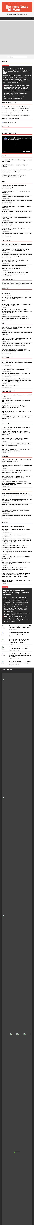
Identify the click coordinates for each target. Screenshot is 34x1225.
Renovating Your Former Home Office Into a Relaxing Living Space (19, 633)
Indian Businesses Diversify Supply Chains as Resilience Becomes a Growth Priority (14, 568)
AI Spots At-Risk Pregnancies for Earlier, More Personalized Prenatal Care (15, 260)
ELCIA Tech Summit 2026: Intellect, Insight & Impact (16, 427)
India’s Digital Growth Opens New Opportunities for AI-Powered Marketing (16, 401)
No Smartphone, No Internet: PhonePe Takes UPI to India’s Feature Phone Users (16, 444)
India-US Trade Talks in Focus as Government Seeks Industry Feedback (16, 580)
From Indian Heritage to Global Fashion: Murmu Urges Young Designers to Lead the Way (17, 338)
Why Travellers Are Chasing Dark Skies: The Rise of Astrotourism (16, 620)
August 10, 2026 (6, 236)
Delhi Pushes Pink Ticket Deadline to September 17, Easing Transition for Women (16, 327)
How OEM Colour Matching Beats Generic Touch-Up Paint (16, 516)
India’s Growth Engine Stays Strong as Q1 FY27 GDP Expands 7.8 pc (16, 557)
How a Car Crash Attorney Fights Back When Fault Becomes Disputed (16, 228)
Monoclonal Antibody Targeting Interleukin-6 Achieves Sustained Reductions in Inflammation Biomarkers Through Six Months (15, 267)
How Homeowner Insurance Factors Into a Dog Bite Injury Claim (16, 206)
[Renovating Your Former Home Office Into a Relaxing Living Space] (5, 633)
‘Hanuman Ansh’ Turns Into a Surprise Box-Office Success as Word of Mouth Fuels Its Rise (15, 368)
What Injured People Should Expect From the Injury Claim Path (16, 191)
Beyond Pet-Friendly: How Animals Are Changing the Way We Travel (16, 592)
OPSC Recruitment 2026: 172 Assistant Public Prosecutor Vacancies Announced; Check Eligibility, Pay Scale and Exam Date (16, 350)
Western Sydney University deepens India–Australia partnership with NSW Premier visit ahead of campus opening (17, 299)
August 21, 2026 (6, 403)
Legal (3, 182)
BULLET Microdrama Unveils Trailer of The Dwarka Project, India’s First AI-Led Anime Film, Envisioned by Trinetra (17, 362)
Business (5, 61)
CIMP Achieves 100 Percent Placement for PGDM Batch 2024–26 (15, 292)
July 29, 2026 (5, 518)
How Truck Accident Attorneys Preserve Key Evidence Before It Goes (17, 234)
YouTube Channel (10, 133)
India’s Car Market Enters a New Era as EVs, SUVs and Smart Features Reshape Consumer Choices (17, 499)
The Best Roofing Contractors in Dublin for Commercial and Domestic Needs (20, 626)
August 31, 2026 (6, 252)
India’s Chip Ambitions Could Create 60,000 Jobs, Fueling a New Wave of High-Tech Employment (15, 439)
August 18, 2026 (6, 209)
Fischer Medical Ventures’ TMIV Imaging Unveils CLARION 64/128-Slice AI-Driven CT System (15, 249)
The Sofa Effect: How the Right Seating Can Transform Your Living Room (20, 647)
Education (5, 288)
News (3, 323)
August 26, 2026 (6, 194)
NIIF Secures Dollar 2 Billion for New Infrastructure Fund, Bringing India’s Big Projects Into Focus (15, 93)
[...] (17, 82)
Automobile (6, 490)
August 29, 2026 (6, 188)
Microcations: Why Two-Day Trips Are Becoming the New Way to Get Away (15, 617)
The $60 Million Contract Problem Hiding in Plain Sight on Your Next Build (17, 201)
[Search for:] (17, 57)
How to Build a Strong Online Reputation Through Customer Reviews (16, 417)
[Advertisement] (17, 38)
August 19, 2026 (6, 198)
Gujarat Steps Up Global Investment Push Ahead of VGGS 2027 (16, 71)
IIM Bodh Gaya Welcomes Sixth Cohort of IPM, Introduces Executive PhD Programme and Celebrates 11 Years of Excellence (17, 311)
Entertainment (7, 357)
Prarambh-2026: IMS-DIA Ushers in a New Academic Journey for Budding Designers (16, 305)
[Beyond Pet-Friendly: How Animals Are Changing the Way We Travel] (17, 676)
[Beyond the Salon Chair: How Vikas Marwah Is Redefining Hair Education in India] (27, 1092)
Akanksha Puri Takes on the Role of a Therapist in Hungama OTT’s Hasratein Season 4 (16, 374)
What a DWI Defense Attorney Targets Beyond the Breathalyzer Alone (16, 223)
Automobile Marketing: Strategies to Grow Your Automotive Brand (15, 505)
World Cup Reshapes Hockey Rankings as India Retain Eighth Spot (17, 333)
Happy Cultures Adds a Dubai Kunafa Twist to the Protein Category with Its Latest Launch (16, 344)
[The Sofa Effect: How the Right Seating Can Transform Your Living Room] (5, 648)
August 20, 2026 (6, 409)
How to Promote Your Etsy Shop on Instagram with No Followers (17, 395)
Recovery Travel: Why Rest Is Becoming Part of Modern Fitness (17, 613)
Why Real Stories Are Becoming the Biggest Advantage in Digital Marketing (14, 406)
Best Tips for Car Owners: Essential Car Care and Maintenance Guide (15, 510)
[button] (32, 18)
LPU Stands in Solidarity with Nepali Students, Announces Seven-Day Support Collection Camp (15, 317)
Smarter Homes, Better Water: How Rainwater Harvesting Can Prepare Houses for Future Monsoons (19, 641)
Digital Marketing (8, 391)
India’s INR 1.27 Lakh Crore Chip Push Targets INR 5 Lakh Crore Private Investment (16, 450)
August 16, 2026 (6, 513)
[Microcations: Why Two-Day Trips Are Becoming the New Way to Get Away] (6, 1148)
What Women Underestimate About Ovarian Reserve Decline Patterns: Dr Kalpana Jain (17, 255)
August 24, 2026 (6, 398)
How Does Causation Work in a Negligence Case (15, 196)
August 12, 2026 (6, 220)
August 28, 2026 (6, 496)
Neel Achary (5, 130)
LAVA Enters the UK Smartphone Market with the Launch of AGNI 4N (16, 563)
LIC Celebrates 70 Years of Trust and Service (17, 85)
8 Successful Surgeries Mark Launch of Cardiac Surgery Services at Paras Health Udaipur (15, 273)
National (5, 456)
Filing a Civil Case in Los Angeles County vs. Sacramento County (14, 186)
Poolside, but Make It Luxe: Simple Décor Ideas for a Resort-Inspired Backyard (20, 662)
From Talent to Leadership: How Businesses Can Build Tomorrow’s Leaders (16, 97)
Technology (6, 423)
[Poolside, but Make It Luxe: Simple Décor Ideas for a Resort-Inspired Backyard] (5, 662)
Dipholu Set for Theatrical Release (11, 386)
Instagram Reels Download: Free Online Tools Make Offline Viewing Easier (16, 412)
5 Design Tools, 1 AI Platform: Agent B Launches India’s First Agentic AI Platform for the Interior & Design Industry (16, 433)
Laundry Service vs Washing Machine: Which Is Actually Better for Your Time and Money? (20, 655)
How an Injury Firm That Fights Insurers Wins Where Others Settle (16, 217)
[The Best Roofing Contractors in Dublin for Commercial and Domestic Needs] (5, 627)
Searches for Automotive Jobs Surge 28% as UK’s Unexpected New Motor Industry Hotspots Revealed (16, 494)
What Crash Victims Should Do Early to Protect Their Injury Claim (16, 212)
